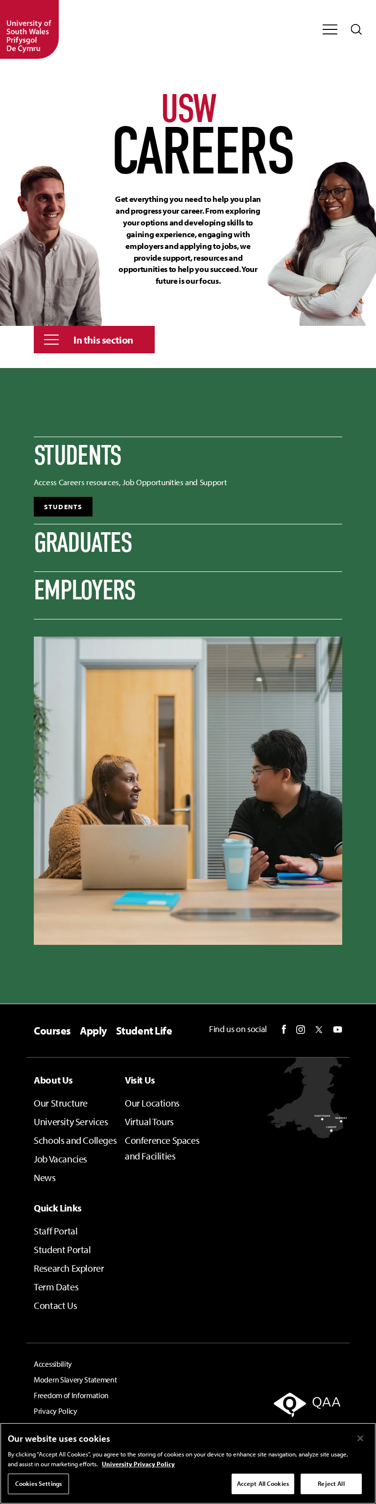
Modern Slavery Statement (75, 1379)
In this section (103, 339)
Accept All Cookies (263, 1483)
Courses (52, 1030)
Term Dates (56, 1287)
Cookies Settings (38, 1483)
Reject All (331, 1483)
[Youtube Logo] (337, 1029)
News (44, 1177)
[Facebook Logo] (284, 1029)
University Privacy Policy (138, 1464)
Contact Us (55, 1305)
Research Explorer (69, 1268)
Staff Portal (55, 1231)
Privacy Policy (55, 1411)
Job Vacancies (60, 1159)
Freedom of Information (71, 1395)
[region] (188, 1463)
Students (77, 455)
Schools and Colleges (75, 1140)
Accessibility (53, 1364)
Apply (93, 1030)
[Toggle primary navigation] (330, 29)
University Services (71, 1121)
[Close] (360, 1438)
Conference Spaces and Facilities (162, 1148)
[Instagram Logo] (300, 1029)
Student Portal (62, 1249)
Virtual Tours (149, 1121)
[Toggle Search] (356, 29)
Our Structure (61, 1103)
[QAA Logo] (295, 1411)
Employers (85, 590)
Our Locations (152, 1103)
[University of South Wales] (29, 29)
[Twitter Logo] (319, 1029)
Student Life (144, 1030)
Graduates (83, 543)
